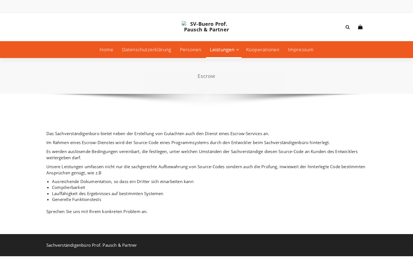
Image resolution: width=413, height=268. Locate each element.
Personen (190, 49)
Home (106, 49)
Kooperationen (263, 49)
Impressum (301, 49)
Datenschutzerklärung (146, 49)
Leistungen (222, 49)
